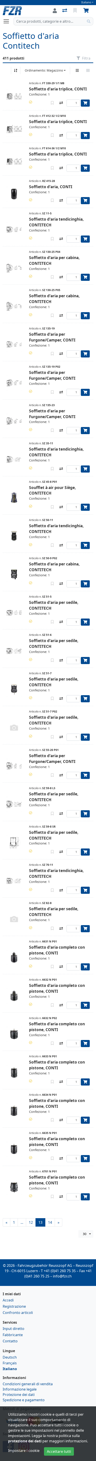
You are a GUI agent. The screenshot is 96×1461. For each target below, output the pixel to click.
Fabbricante (13, 1334)
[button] (30, 102)
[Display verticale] (77, 70)
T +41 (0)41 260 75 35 (58, 1270)
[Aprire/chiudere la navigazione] (8, 21)
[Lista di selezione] (75, 10)
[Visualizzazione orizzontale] (88, 70)
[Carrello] (86, 10)
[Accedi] (55, 10)
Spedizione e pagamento (24, 1399)
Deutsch (10, 1357)
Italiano (86, 2)
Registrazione (14, 1306)
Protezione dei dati (19, 1394)
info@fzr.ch (62, 1276)
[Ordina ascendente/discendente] (15, 70)
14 (50, 1222)
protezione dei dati (25, 1441)
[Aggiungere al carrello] (85, 103)
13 (40, 1222)
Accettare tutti (59, 1451)
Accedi (8, 1300)
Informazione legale (20, 1389)
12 (31, 1222)
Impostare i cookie (24, 1450)
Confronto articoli (18, 1312)
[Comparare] (61, 103)
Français (10, 1363)
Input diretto (13, 1328)
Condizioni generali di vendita (28, 1383)
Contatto (10, 1341)
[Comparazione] (65, 10)
